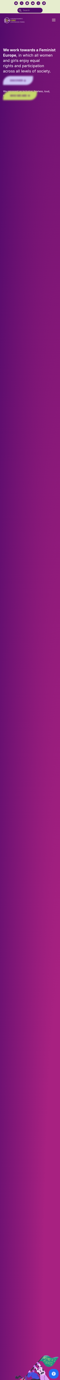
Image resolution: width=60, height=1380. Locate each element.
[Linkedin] (44, 3)
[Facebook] (16, 3)
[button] (54, 20)
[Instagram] (38, 3)
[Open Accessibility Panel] (54, 1374)
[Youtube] (33, 3)
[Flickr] (27, 3)
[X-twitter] (21, 3)
